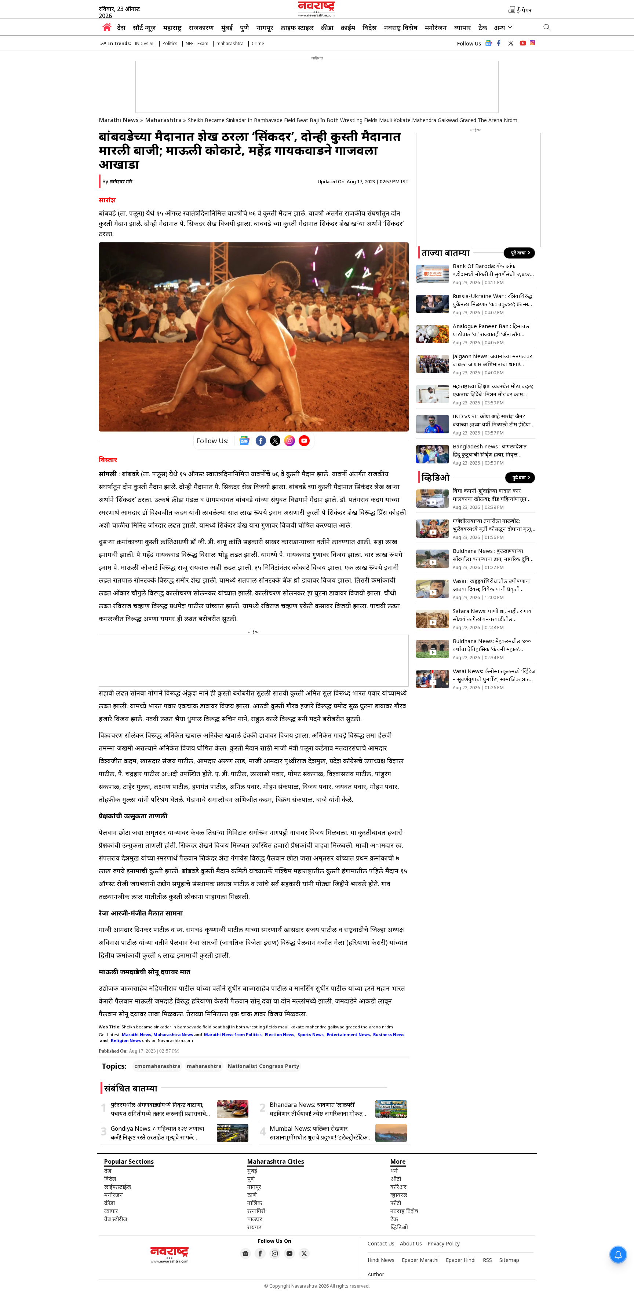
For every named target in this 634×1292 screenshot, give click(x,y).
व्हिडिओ (399, 1227)
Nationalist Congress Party (263, 1065)
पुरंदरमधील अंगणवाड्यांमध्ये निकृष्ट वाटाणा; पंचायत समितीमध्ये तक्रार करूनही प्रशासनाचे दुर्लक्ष (158, 1109)
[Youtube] (304, 440)
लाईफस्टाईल (117, 1187)
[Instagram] (289, 440)
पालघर (254, 1219)
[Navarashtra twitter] (510, 43)
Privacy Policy (443, 1243)
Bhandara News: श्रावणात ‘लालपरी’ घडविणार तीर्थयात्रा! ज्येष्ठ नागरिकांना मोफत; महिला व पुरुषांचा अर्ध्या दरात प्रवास (317, 1109)
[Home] (107, 29)
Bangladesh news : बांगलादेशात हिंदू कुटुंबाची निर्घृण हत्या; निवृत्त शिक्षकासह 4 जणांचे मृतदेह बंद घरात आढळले (490, 450)
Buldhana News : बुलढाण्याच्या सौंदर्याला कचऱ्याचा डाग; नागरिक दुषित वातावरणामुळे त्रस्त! (493, 555)
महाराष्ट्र (172, 27)
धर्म (394, 1171)
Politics (170, 43)
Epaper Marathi (420, 1259)
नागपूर (264, 27)
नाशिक (254, 1203)
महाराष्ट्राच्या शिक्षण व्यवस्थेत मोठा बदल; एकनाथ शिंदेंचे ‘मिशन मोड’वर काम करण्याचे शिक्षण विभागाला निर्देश (493, 390)
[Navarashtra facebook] (498, 43)
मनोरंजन (436, 27)
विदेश (369, 27)
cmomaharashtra (157, 1065)
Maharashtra (163, 120)
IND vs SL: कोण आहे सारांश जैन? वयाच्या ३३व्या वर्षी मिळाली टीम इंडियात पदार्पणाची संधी (493, 420)
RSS (487, 1259)
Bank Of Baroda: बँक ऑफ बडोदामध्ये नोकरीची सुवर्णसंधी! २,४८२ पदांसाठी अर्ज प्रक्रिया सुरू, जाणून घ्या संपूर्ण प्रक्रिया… (491, 270)
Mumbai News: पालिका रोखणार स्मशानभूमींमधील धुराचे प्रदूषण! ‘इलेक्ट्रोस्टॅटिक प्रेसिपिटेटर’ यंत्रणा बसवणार (319, 1133)
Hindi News (381, 1259)
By (117, 181)
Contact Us (381, 1243)
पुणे (244, 27)
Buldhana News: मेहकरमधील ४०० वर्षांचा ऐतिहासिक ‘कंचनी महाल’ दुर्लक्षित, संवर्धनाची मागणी (492, 645)
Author (376, 1274)
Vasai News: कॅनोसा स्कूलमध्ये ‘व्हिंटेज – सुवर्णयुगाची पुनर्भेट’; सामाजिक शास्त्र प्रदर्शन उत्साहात (494, 675)
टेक (482, 27)
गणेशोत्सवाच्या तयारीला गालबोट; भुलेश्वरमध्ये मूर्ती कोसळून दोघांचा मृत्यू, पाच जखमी (493, 525)
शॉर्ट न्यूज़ (144, 27)
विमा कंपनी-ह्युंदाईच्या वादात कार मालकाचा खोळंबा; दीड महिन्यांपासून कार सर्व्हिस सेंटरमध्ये (489, 495)
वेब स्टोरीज (115, 1219)
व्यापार (462, 27)
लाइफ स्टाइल (297, 27)
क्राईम (348, 27)
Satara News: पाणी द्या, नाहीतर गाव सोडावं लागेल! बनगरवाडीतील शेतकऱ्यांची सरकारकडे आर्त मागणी (492, 615)
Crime (258, 43)
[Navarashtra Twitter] (304, 1253)
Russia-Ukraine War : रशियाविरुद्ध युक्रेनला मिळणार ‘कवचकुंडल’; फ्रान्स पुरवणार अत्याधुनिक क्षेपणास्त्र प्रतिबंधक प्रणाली (494, 300)
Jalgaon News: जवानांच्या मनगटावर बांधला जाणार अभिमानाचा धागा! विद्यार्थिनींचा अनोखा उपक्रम (492, 360)
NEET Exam (197, 43)
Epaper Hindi (461, 1259)
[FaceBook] (261, 440)
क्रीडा (327, 27)
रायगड (254, 1227)
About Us (411, 1243)
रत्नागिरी (256, 1211)
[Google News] (488, 45)
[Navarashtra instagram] (274, 1253)
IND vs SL (144, 43)
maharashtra (230, 43)
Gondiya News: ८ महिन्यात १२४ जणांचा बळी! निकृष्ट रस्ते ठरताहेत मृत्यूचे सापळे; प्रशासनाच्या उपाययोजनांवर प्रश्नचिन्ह (157, 1133)
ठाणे (252, 1195)
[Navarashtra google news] (245, 1253)
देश (121, 27)
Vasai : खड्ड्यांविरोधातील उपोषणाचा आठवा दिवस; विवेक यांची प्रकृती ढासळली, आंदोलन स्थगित (492, 585)
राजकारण (201, 27)
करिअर (398, 1187)
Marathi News (119, 120)
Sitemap (509, 1259)
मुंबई (227, 27)
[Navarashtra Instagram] (532, 44)
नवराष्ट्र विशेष (401, 27)
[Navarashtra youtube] (522, 43)
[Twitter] (275, 441)
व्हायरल (398, 1195)
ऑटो (395, 1179)
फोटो (395, 1203)
